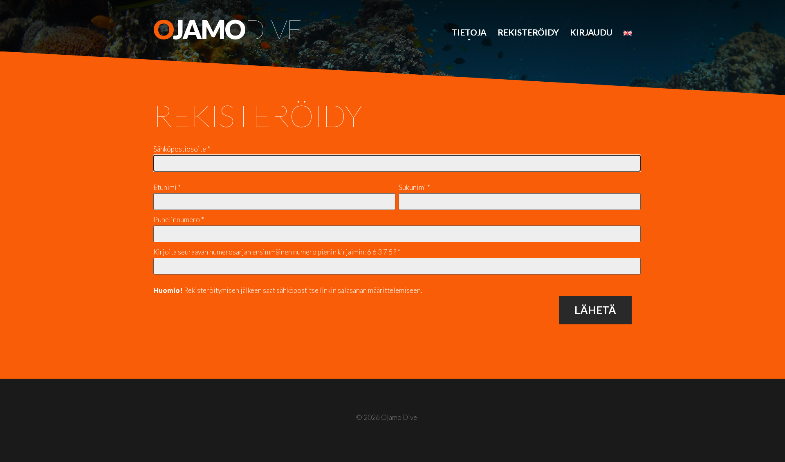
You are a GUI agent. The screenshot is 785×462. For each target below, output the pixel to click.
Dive (227, 29)
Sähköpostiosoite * (181, 149)
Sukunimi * (414, 187)
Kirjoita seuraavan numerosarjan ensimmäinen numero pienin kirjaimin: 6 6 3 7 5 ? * (276, 252)
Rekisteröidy (528, 32)
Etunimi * (167, 187)
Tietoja (469, 32)
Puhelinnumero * (178, 219)
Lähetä (595, 310)
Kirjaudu (591, 32)
